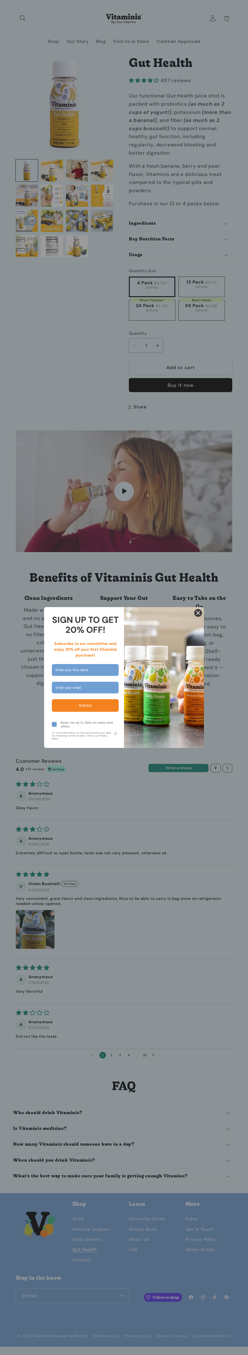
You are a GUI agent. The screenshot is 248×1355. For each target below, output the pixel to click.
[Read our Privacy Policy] (116, 734)
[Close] (198, 613)
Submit (85, 705)
